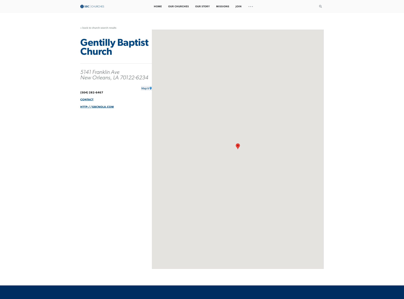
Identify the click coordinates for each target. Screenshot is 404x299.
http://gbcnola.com (97, 107)
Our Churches (178, 6)
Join (239, 6)
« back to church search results (98, 28)
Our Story (202, 6)
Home (158, 6)
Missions (222, 6)
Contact (87, 99)
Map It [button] (145, 88)
